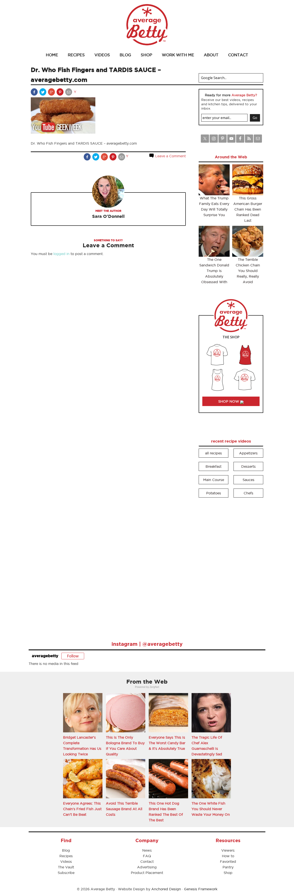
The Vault (66, 867)
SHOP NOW (229, 401)
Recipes (66, 856)
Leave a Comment (170, 156)
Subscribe (66, 873)
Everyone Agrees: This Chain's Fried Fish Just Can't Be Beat (82, 808)
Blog (66, 850)
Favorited (228, 861)
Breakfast (213, 466)
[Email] (69, 92)
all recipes (213, 453)
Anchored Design (166, 889)
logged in (61, 254)
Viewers (228, 850)
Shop (228, 873)
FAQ (147, 856)
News (147, 850)
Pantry (228, 867)
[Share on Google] (52, 92)
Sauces (248, 480)
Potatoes (213, 493)
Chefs (248, 493)
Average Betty (147, 24)
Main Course (213, 480)
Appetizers (248, 453)
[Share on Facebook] (35, 92)
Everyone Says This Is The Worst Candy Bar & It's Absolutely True (167, 742)
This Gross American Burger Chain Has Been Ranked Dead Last (247, 209)
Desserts (248, 466)
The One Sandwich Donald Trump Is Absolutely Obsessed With (214, 271)
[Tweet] (43, 92)
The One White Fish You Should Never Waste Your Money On (211, 808)
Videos (66, 861)
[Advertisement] (231, 566)
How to (228, 856)
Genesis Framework (200, 889)
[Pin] (60, 92)
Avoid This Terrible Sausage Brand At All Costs (124, 808)
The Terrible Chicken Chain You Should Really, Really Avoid (248, 271)
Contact (147, 861)
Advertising (147, 867)
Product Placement (147, 873)
